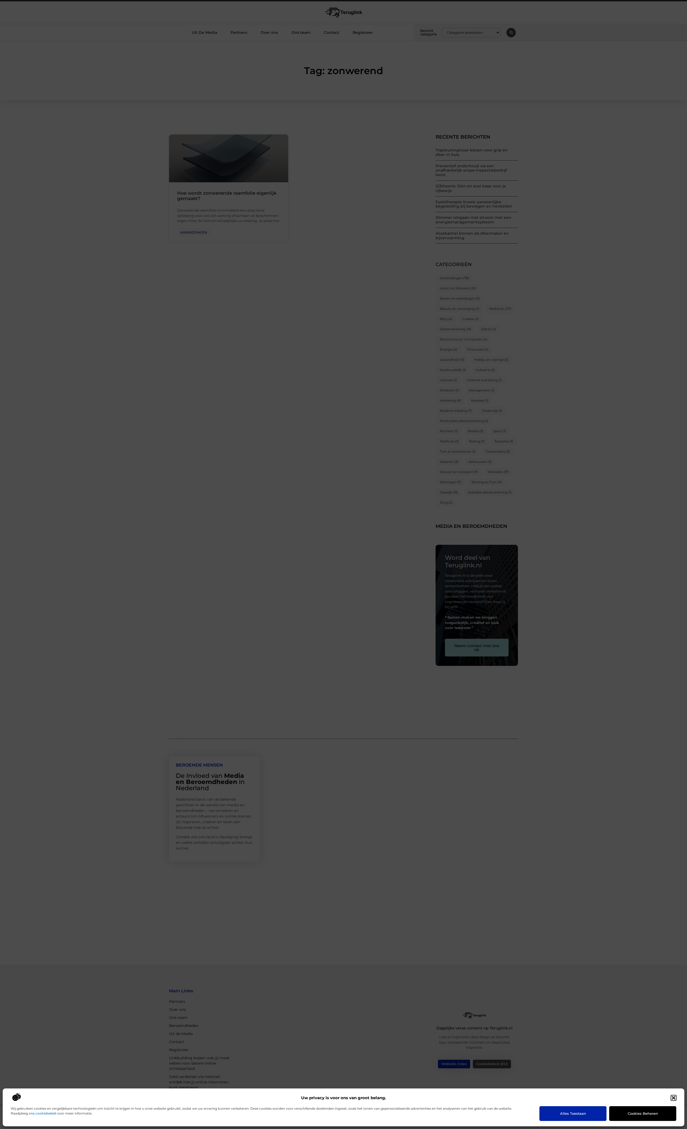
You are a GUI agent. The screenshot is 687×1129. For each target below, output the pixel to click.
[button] (673, 1098)
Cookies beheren (643, 1113)
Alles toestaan (573, 1113)
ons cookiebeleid (42, 1113)
